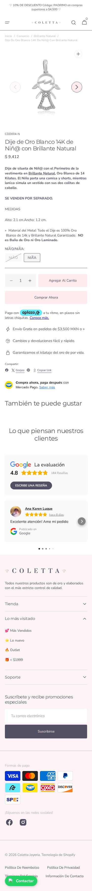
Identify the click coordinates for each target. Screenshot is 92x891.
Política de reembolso (22, 867)
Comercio (23, 36)
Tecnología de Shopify (58, 854)
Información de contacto (65, 876)
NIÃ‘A (34, 258)
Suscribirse (46, 731)
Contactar (25, 881)
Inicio (8, 36)
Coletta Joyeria (28, 854)
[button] (7, 22)
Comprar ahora (46, 297)
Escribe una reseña (31, 485)
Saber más (47, 387)
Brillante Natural (45, 36)
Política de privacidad (63, 867)
